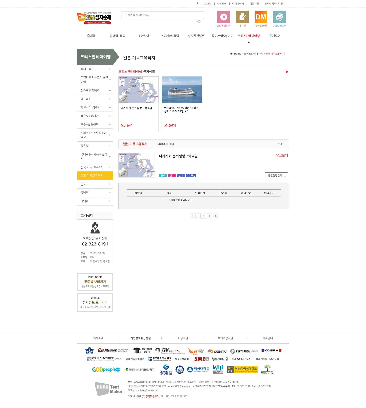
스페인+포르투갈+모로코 (93, 135)
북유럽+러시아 (89, 115)
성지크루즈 (87, 69)
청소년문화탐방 (90, 90)
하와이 (84, 201)
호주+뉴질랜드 (89, 124)
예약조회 (221, 3)
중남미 (84, 192)
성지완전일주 (196, 36)
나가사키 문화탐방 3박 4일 (136, 108)
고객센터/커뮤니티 (274, 3)
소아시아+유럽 (170, 36)
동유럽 (84, 145)
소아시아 (143, 36)
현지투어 (274, 36)
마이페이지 (238, 3)
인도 (83, 184)
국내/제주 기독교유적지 (93, 156)
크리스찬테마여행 (249, 36)
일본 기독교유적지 (91, 175)
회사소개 (98, 338)
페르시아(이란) (89, 107)
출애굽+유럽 (117, 36)
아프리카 (86, 99)
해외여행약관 (225, 338)
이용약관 (183, 338)
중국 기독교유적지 (91, 167)
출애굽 (91, 36)
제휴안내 (268, 338)
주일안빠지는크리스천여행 (94, 80)
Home (237, 53)
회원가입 (254, 3)
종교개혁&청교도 (222, 36)
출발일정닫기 (275, 175)
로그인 (207, 3)
